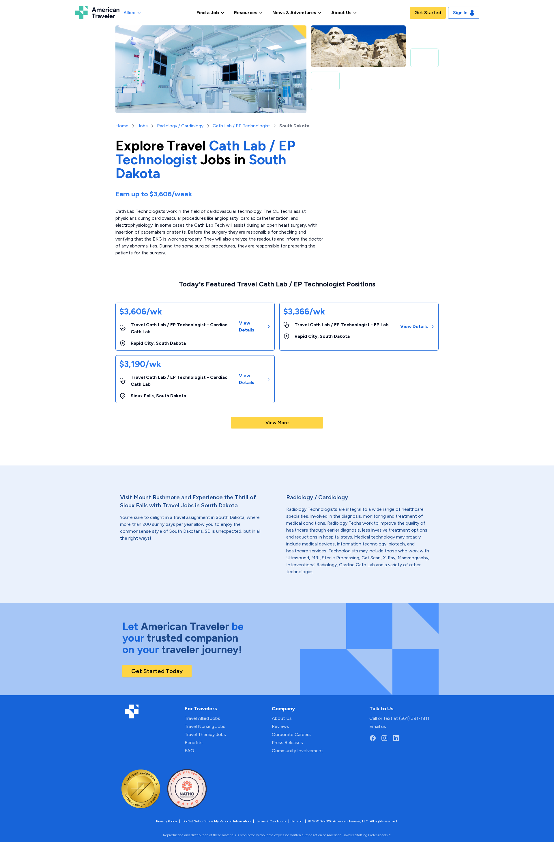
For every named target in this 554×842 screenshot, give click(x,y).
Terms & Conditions (271, 821)
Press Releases (287, 742)
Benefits (194, 742)
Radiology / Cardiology (180, 125)
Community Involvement (297, 750)
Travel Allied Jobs (202, 718)
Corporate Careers (291, 734)
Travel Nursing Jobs (205, 726)
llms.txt (297, 821)
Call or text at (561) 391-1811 (399, 718)
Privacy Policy (166, 821)
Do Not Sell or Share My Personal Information (216, 821)
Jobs (143, 125)
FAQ (189, 750)
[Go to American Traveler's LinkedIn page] (395, 738)
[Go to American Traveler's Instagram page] (384, 738)
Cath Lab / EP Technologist (241, 125)
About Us (282, 718)
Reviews (280, 726)
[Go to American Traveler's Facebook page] (372, 738)
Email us (377, 726)
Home (121, 125)
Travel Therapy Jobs (205, 734)
